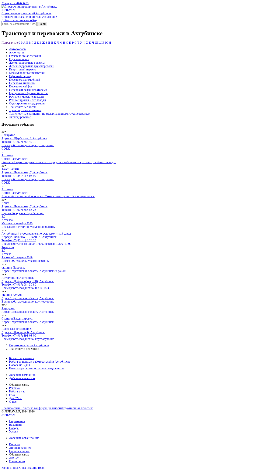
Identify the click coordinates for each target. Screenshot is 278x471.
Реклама (14, 388)
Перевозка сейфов (21, 86)
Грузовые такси (19, 59)
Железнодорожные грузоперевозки (31, 66)
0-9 (21, 42)
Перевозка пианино (22, 83)
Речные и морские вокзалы (26, 96)
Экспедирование (20, 117)
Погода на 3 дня (19, 365)
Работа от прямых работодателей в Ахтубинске (39, 361)
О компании (17, 461)
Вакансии (24, 16)
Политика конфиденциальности (41, 408)
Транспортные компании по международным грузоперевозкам (49, 113)
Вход (35, 20)
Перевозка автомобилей (24, 79)
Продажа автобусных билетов (28, 93)
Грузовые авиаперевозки (25, 55)
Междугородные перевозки (27, 72)
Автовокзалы (17, 49)
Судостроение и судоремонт (27, 103)
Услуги (46, 16)
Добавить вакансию (22, 378)
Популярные (10, 42)
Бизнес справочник (21, 358)
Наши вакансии (19, 451)
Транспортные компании (25, 110)
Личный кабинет (20, 447)
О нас (12, 401)
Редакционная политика (77, 408)
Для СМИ (15, 398)
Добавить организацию (17, 20)
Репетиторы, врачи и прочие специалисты (36, 368)
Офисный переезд (20, 76)
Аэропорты (16, 52)
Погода (36, 16)
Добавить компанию (22, 374)
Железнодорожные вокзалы (27, 62)
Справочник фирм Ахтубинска (29, 345)
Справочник (10, 16)
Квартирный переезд (22, 69)
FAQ (12, 394)
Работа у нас (17, 391)
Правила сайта (11, 408)
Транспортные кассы (22, 106)
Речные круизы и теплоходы (27, 100)
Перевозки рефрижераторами (28, 89)
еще (54, 16)
